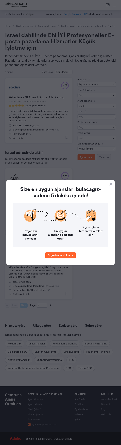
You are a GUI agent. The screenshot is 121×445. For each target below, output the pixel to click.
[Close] (111, 184)
